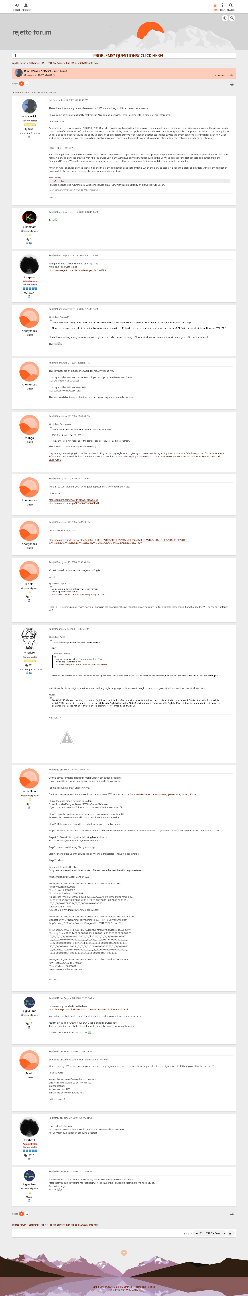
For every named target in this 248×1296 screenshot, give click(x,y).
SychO (135, 1289)
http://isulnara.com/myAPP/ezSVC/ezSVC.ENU (74, 503)
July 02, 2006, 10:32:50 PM (69, 628)
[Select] (57, 177)
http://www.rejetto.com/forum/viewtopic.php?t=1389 (77, 270)
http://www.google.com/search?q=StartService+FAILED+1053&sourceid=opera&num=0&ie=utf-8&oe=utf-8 (135, 458)
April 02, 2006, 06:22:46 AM (69, 416)
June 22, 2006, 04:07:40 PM (69, 478)
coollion (31, 791)
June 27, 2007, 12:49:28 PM (70, 1117)
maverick (31, 75)
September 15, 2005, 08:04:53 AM (73, 212)
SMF (95, 1286)
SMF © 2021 (106, 1286)
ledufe (31, 652)
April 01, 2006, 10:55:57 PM (69, 362)
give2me (30, 1011)
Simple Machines (122, 1286)
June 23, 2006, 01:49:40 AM (69, 562)
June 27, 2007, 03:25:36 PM (70, 1171)
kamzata (30, 226)
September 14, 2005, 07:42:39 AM (68, 100)
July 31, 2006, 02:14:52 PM (69, 769)
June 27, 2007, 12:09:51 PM (70, 1051)
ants (30, 584)
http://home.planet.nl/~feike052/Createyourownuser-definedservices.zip (89, 1009)
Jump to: (188, 1233)
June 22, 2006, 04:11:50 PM (69, 522)
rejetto (30, 277)
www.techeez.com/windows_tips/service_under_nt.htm (165, 794)
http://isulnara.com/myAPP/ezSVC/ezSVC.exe (73, 499)
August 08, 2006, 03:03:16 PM (72, 998)
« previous (220, 75)
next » (230, 75)
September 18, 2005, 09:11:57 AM (73, 255)
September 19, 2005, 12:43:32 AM (73, 309)
